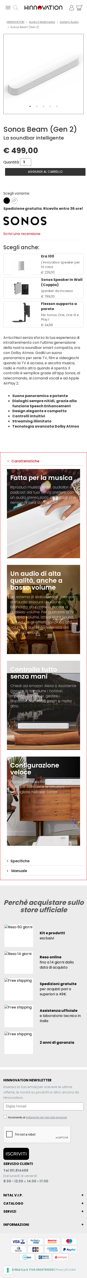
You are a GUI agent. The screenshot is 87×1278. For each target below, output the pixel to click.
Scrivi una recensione (21, 233)
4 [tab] (50, 106)
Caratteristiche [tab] (25, 461)
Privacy (60, 1270)
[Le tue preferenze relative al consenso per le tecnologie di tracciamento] (8, 1270)
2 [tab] (37, 106)
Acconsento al (37, 1117)
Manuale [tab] (18, 870)
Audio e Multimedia (42, 22)
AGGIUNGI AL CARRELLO (45, 171)
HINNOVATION (15, 22)
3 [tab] (43, 106)
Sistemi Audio (69, 22)
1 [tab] (30, 106)
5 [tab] (57, 106)
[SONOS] (25, 220)
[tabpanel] (43, 74)
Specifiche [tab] (19, 861)
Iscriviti (16, 1153)
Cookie (71, 1270)
